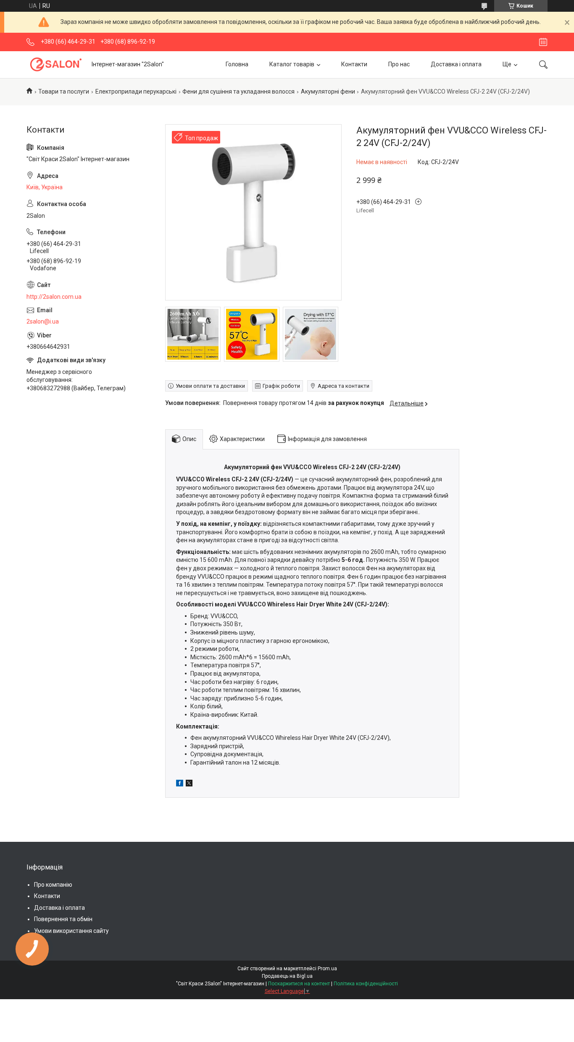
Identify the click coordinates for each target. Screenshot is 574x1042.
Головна (237, 64)
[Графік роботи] (543, 42)
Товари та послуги (63, 91)
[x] (189, 784)
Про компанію (53, 884)
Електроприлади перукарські (135, 91)
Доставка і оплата (456, 64)
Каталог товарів (291, 64)
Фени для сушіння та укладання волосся (238, 91)
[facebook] (179, 784)
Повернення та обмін (63, 919)
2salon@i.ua (42, 321)
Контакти (354, 64)
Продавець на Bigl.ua (287, 976)
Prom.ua (327, 968)
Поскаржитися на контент (299, 984)
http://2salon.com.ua (54, 296)
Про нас (399, 64)
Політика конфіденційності (366, 984)
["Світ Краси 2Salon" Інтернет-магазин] (55, 64)
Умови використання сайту (71, 930)
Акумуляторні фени (328, 91)
